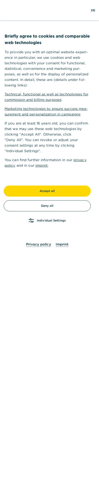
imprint (41, 165)
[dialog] (49, 251)
